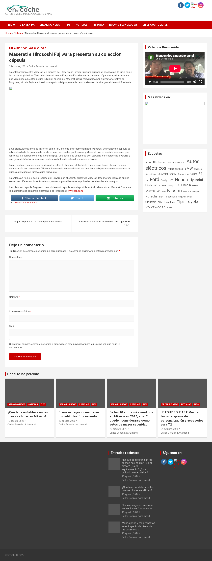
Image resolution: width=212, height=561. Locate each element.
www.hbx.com (75, 190)
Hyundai (196, 180)
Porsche (151, 196)
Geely (164, 180)
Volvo (170, 207)
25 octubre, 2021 (18, 66)
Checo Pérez (150, 174)
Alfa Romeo (159, 162)
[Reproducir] (149, 81)
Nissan (174, 190)
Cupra (193, 173)
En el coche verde (155, 24)
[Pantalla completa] (200, 81)
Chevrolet (163, 174)
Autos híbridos (175, 169)
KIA (177, 185)
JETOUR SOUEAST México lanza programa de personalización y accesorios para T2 (182, 418)
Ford (154, 179)
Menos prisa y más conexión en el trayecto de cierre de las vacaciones (138, 526)
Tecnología (169, 202)
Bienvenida (27, 24)
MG (158, 191)
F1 (201, 174)
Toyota (192, 201)
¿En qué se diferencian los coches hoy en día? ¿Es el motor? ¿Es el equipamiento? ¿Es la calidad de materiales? (137, 466)
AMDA (171, 162)
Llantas (195, 185)
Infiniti (148, 185)
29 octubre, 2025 (118, 429)
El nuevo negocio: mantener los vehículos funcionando (79, 414)
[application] (175, 68)
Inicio (11, 24)
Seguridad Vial (185, 197)
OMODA (187, 191)
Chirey (172, 174)
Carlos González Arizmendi (43, 66)
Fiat (146, 180)
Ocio (43, 48)
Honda (181, 179)
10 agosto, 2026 (15, 421)
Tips (68, 24)
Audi (183, 162)
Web (11, 326)
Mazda (150, 191)
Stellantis (150, 202)
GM (171, 180)
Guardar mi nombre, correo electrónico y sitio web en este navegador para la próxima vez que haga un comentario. (64, 346)
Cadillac (198, 169)
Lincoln (186, 185)
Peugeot (196, 191)
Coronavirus (183, 174)
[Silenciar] (195, 81)
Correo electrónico (20, 311)
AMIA (177, 162)
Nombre (14, 296)
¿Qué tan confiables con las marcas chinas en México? (27, 414)
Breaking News (50, 24)
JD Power (163, 185)
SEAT (162, 196)
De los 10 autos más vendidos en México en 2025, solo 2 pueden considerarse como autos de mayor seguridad (131, 418)
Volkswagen (155, 207)
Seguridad (171, 196)
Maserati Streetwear (26, 202)
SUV (160, 202)
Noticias (81, 24)
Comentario (15, 257)
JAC (155, 185)
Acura (148, 162)
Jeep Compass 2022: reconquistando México (37, 221)
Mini (164, 192)
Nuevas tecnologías (123, 24)
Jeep (170, 185)
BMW (188, 168)
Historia (98, 24)
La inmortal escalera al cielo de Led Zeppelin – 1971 (104, 223)
